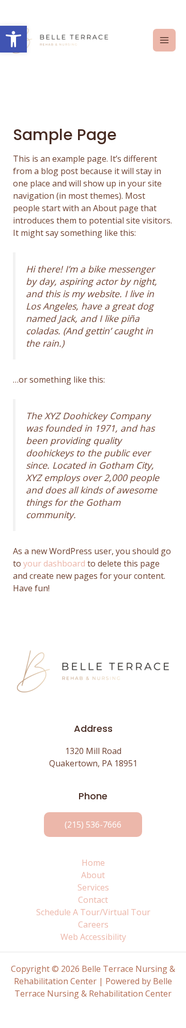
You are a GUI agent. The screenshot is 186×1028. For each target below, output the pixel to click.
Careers (93, 924)
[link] (93, 824)
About (93, 875)
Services (93, 887)
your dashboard (54, 563)
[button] (13, 39)
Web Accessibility (93, 937)
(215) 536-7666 (93, 824)
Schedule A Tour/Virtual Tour (93, 912)
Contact (93, 899)
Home (93, 862)
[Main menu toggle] (164, 40)
